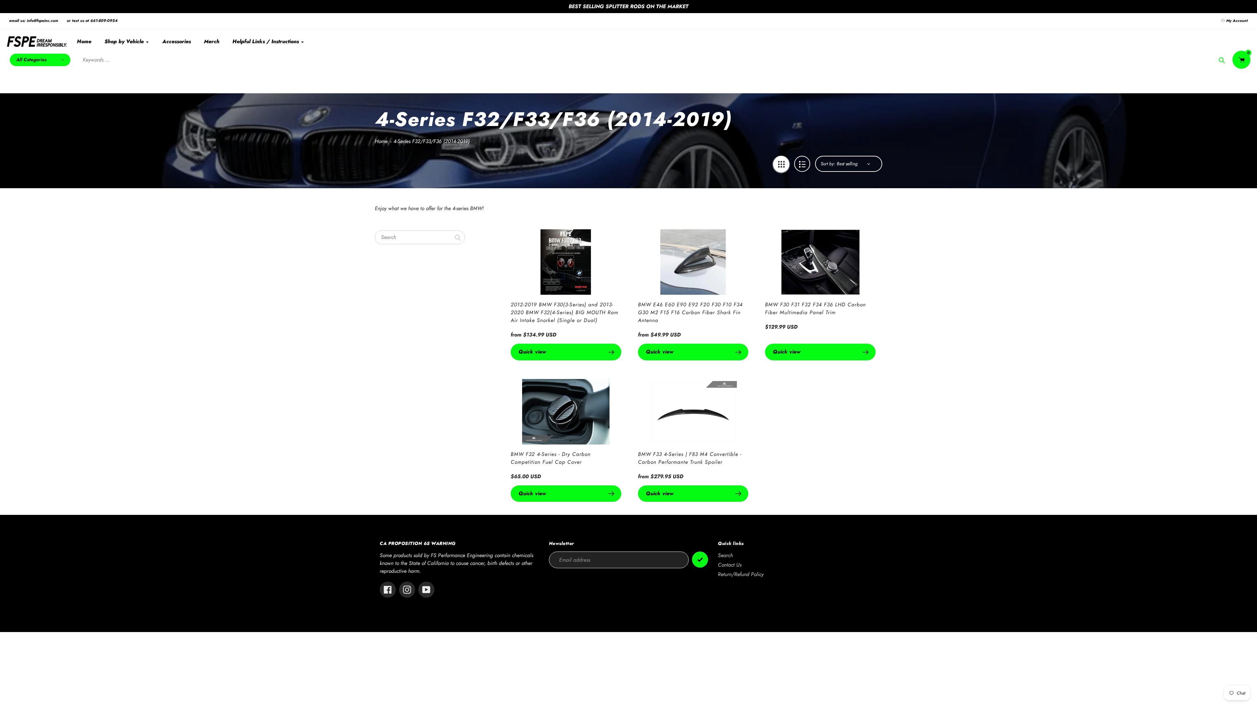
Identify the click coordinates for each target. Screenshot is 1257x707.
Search (725, 555)
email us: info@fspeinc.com (33, 21)
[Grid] (781, 164)
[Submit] (700, 560)
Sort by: (828, 163)
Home (381, 141)
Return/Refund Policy (741, 574)
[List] (802, 164)
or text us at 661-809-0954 (92, 21)
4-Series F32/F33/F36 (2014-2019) (431, 141)
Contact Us (729, 565)
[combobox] (420, 237)
